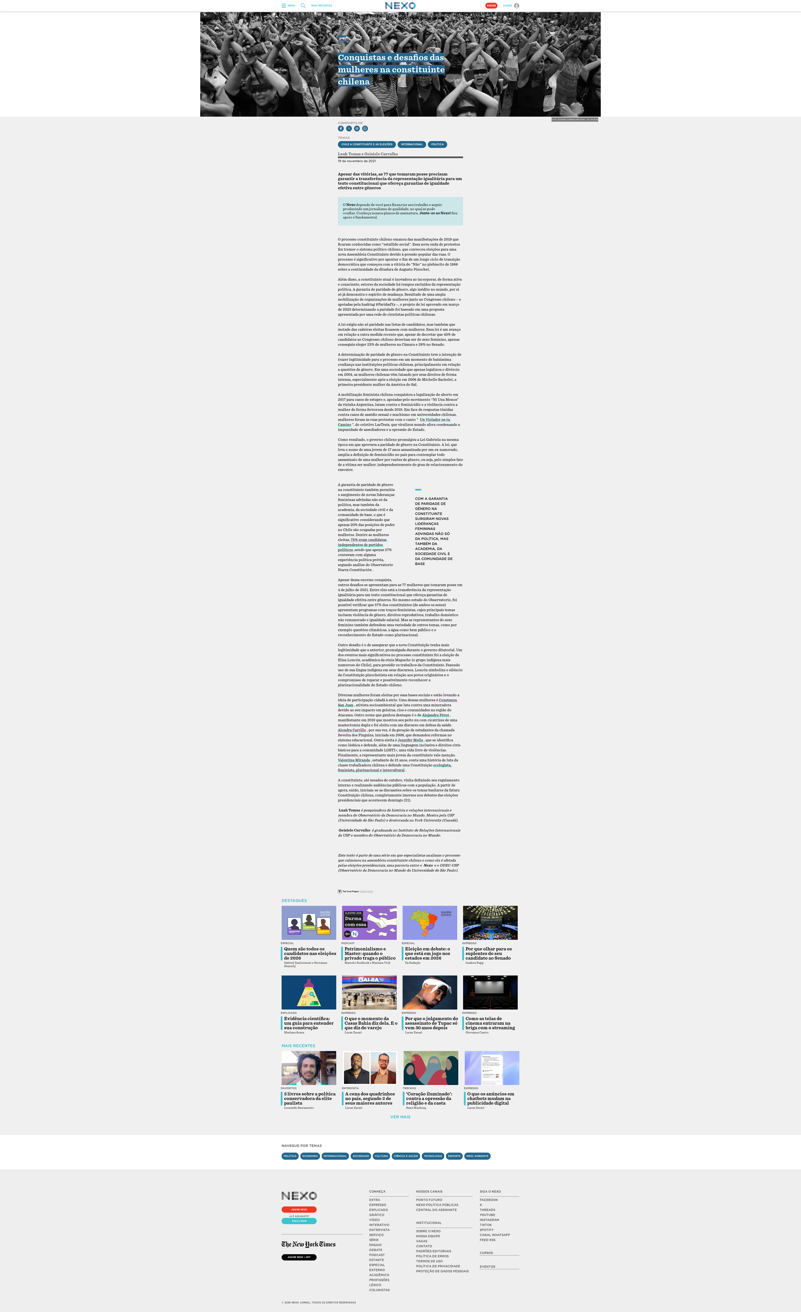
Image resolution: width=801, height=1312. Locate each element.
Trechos (409, 1088)
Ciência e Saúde (406, 1156)
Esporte (454, 1156)
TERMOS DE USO (429, 1261)
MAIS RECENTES (321, 5)
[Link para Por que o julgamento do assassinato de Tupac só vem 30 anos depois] (430, 992)
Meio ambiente (477, 1156)
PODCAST (377, 1255)
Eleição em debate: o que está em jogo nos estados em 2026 (427, 953)
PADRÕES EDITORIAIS (433, 1251)
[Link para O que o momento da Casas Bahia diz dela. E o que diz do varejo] (369, 992)
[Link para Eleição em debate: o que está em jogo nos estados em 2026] (430, 923)
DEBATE (375, 1250)
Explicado (289, 1012)
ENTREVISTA (379, 1230)
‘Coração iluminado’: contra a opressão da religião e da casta (429, 1098)
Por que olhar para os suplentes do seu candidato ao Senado (489, 953)
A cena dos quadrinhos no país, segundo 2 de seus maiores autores (370, 1098)
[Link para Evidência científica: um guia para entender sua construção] (309, 992)
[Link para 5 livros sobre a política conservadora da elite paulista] (309, 1068)
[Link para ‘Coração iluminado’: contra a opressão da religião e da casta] (431, 1068)
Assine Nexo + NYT (299, 1257)
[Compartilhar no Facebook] (341, 128)
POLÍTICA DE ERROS (432, 1256)
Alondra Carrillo (352, 730)
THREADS (487, 1210)
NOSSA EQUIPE (428, 1236)
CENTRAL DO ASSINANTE (436, 1210)
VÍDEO (374, 1220)
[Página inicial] (400, 5)
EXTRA (374, 1200)
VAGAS (421, 1241)
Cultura (381, 1156)
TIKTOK (486, 1225)
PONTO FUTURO (429, 1200)
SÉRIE (374, 1240)
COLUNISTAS (379, 1290)
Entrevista (350, 1088)
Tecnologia (433, 1156)
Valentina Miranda (354, 760)
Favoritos (289, 1088)
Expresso (469, 943)
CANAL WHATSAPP (495, 1235)
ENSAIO (375, 1245)
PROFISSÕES (379, 1280)
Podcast (348, 943)
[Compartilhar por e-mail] (357, 128)
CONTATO (424, 1246)
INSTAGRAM (489, 1220)
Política (437, 144)
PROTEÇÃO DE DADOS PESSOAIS (442, 1271)
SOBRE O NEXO (428, 1231)
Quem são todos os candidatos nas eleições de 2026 (310, 953)
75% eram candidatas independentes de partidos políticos (362, 545)
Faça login (299, 1221)
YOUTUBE (487, 1215)
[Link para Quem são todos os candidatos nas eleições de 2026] (309, 923)
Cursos (486, 1253)
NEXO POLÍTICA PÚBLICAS (437, 1205)
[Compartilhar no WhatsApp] (365, 128)
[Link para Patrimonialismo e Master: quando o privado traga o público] (369, 923)
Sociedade (361, 1156)
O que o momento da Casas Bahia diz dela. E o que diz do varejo (371, 1023)
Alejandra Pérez (435, 715)
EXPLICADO (378, 1210)
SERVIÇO (376, 1235)
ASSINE (491, 5)
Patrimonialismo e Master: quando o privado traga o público (370, 953)
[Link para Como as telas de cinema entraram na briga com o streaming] (490, 992)
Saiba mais (366, 891)
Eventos (487, 1266)
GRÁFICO (376, 1215)
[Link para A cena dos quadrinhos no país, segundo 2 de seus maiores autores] (370, 1068)
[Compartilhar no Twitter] (349, 128)
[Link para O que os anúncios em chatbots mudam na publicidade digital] (492, 1068)
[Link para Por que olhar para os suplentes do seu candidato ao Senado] (490, 923)
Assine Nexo (299, 1209)
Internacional (412, 144)
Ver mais (400, 1117)
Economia (310, 1156)
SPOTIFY (487, 1230)
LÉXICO (375, 1285)
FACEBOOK (489, 1200)
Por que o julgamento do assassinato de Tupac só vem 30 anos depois (431, 1023)
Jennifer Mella (410, 740)
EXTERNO (377, 1270)
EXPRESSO (377, 1205)
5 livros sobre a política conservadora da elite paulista (310, 1098)
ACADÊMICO (379, 1275)
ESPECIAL (377, 1265)
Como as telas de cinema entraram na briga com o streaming (490, 1023)
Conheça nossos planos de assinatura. (387, 213)
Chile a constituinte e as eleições (366, 144)
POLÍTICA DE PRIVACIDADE (438, 1266)
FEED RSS (487, 1240)
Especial (287, 943)
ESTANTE (376, 1260)
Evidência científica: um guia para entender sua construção (309, 1023)
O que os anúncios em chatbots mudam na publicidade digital (490, 1098)
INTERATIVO (379, 1225)
